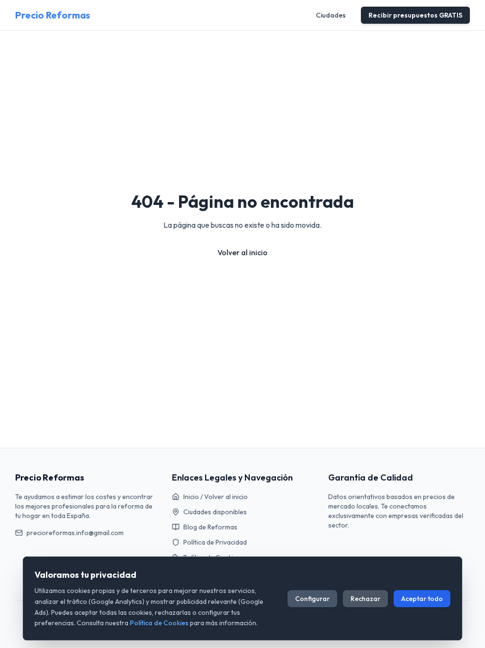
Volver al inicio (242, 252)
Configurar (312, 598)
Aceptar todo (422, 598)
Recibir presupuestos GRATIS (415, 15)
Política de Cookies (159, 623)
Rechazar (365, 598)
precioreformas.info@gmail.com (75, 532)
